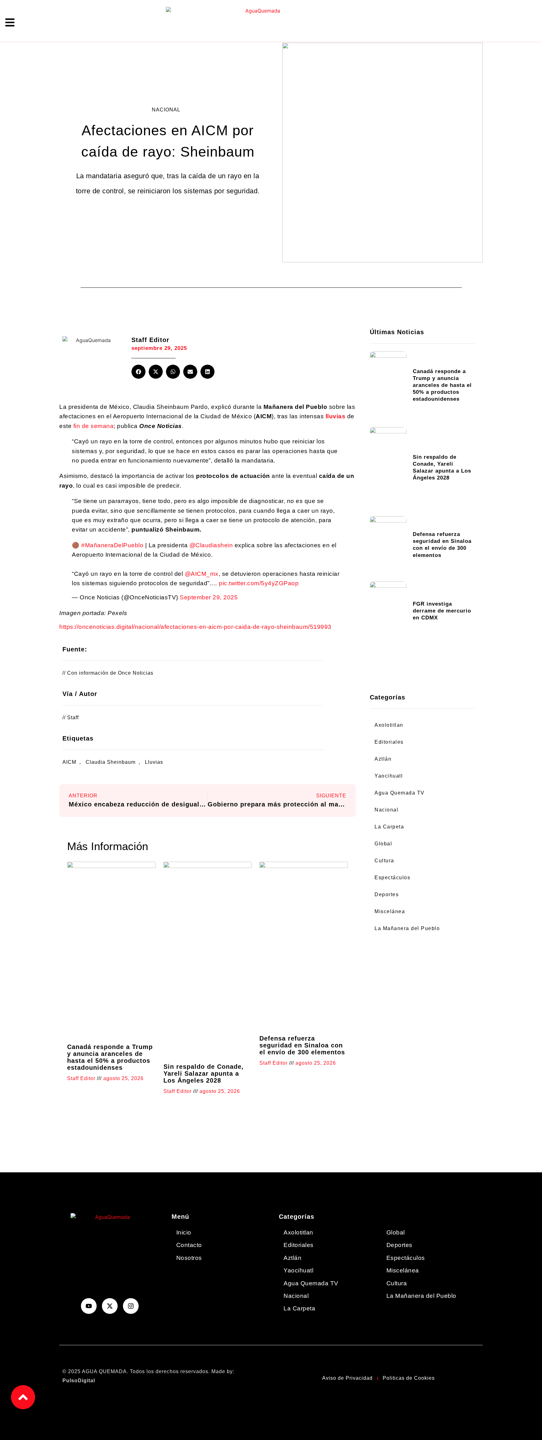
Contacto (189, 1245)
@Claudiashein (211, 545)
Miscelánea (390, 911)
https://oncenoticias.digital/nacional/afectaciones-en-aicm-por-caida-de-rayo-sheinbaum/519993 (195, 627)
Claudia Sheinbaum (111, 762)
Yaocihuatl (389, 776)
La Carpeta (389, 826)
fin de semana (93, 426)
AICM (69, 762)
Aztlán (383, 759)
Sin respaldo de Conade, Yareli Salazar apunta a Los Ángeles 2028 (203, 1073)
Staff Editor (150, 339)
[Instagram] (131, 1306)
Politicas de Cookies (409, 1378)
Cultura (384, 860)
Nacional (166, 109)
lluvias (336, 416)
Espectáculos (392, 877)
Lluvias (154, 762)
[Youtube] (89, 1306)
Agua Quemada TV (400, 792)
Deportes (387, 894)
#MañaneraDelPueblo (112, 545)
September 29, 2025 (209, 597)
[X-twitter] (110, 1306)
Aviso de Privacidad (347, 1378)
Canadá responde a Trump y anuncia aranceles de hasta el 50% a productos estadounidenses (110, 1057)
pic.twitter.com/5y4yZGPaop (259, 583)
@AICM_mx (202, 573)
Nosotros (189, 1258)
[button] (138, 372)
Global (383, 843)
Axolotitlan (389, 725)
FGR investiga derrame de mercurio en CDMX (442, 611)
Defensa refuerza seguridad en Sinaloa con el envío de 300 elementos (302, 1045)
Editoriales (389, 742)
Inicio (183, 1232)
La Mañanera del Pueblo (407, 928)
